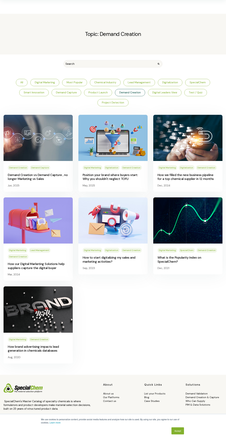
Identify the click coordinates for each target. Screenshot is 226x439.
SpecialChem (187, 250)
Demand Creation (18, 167)
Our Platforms (111, 397)
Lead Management (39, 250)
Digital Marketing (92, 167)
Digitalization (111, 167)
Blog (146, 397)
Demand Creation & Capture (202, 397)
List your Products (154, 393)
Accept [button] (177, 430)
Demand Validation (197, 393)
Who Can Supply (195, 401)
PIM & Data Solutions (198, 404)
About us (108, 393)
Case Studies (152, 401)
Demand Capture (40, 167)
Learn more (55, 422)
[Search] (158, 63)
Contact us (109, 401)
